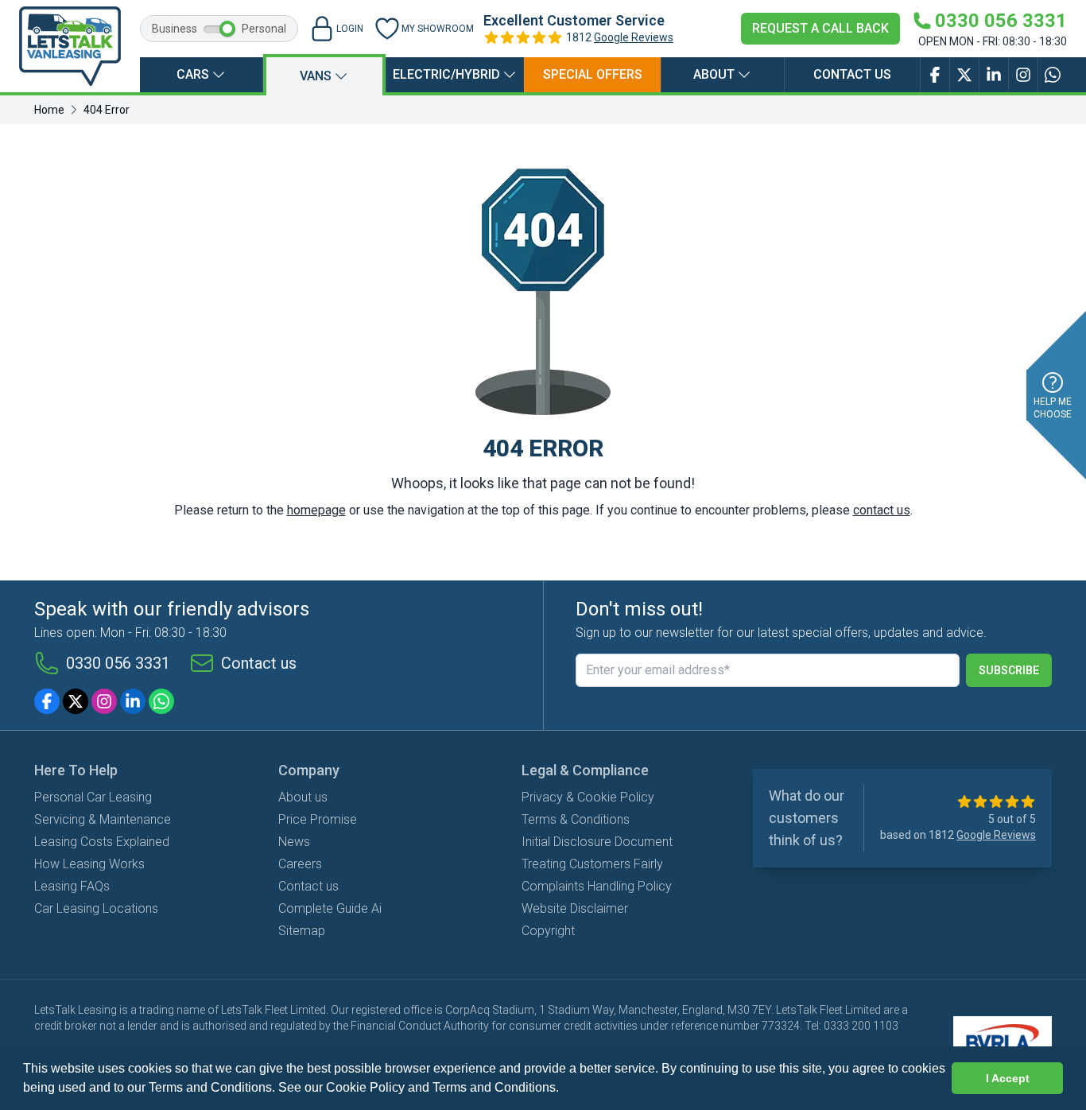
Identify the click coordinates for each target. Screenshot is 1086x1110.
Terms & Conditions (576, 819)
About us (303, 797)
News (294, 841)
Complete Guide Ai (330, 908)
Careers (300, 863)
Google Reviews (633, 37)
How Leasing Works (89, 863)
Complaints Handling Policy (597, 886)
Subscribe (1009, 670)
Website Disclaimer (575, 908)
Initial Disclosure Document (597, 841)
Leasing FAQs (72, 886)
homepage (316, 510)
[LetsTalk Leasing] (70, 46)
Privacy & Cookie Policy (588, 797)
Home (49, 109)
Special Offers (592, 74)
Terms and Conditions (494, 1087)
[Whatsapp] (161, 701)
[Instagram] (104, 701)
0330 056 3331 (118, 663)
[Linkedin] (132, 701)
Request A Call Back (820, 28)
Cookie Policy (365, 1087)
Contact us (852, 74)
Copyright (548, 930)
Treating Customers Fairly (592, 863)
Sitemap (301, 930)
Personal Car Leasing (93, 797)
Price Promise (317, 819)
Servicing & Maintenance (102, 819)
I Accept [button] (1008, 1078)
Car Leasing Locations (96, 908)
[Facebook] (47, 701)
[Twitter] (75, 701)
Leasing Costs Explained (101, 841)
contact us (881, 510)
